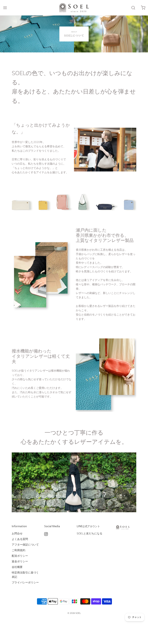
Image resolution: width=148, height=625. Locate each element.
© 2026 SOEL (74, 613)
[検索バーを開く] (133, 8)
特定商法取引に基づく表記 (25, 575)
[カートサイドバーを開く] (143, 8)
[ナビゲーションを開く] (5, 8)
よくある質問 (20, 539)
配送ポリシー (20, 556)
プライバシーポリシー (25, 582)
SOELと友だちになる (89, 533)
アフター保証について (25, 544)
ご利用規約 (18, 550)
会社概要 (17, 567)
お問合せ (17, 533)
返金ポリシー (20, 561)
